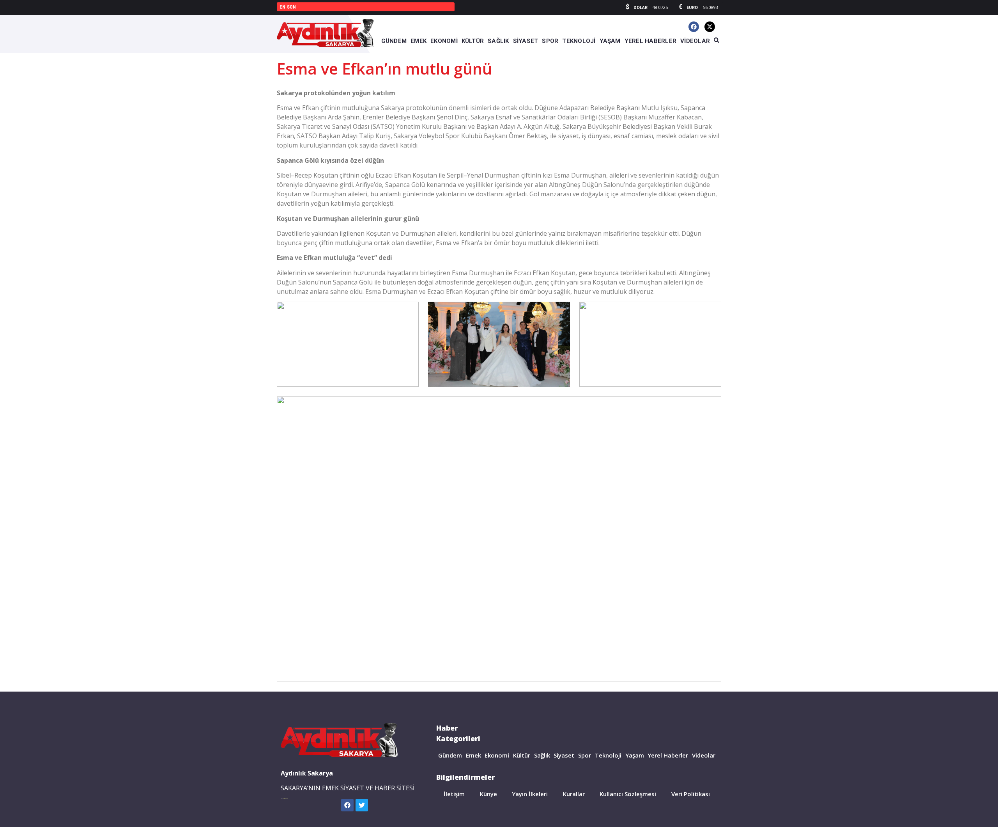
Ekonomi (497, 755)
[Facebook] (693, 26)
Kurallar (574, 794)
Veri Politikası (690, 794)
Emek (473, 755)
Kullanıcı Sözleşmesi (628, 794)
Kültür (521, 755)
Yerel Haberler (668, 755)
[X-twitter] (709, 26)
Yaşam (634, 755)
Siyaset (564, 755)
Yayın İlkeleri (530, 794)
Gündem (450, 755)
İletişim (454, 794)
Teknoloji (608, 755)
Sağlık (542, 755)
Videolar (703, 755)
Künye (488, 794)
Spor (584, 755)
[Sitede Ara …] (716, 40)
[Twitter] (362, 805)
